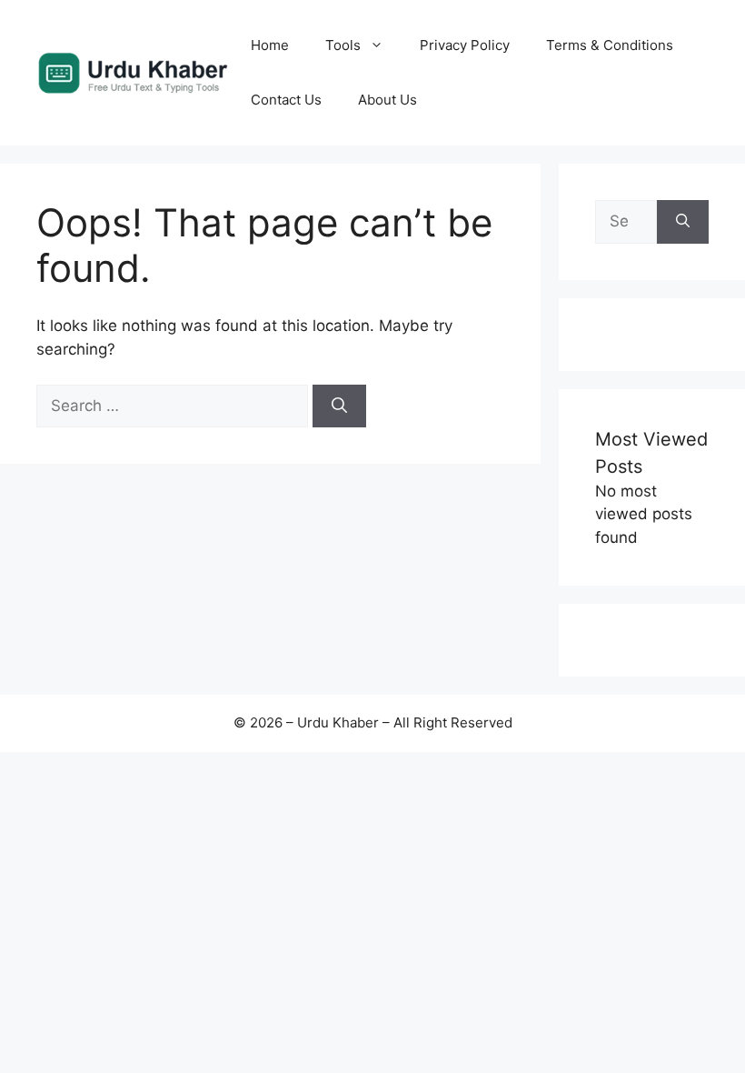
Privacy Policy (465, 45)
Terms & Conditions (609, 45)
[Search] (339, 406)
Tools (343, 45)
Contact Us (286, 99)
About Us (387, 99)
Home (270, 45)
